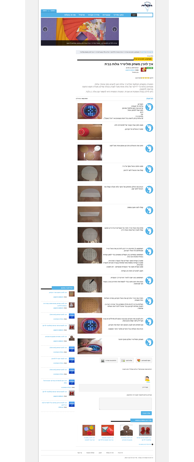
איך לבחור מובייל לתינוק (59, 358)
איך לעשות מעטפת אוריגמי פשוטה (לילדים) (106, 439)
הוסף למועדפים (146, 360)
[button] (45, 10)
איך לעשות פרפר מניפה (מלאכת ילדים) (55, 325)
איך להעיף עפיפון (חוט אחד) (58, 314)
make (148, 382)
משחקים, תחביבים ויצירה (132, 52)
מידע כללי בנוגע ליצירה (102, 52)
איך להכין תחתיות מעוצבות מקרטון (56, 336)
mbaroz (60, 407)
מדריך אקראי (93, 15)
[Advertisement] (98, 5)
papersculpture (58, 297)
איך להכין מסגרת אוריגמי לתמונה (89, 439)
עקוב (148, 68)
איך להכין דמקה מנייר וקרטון (58, 292)
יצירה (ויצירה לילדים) (117, 52)
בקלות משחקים (58, 319)
